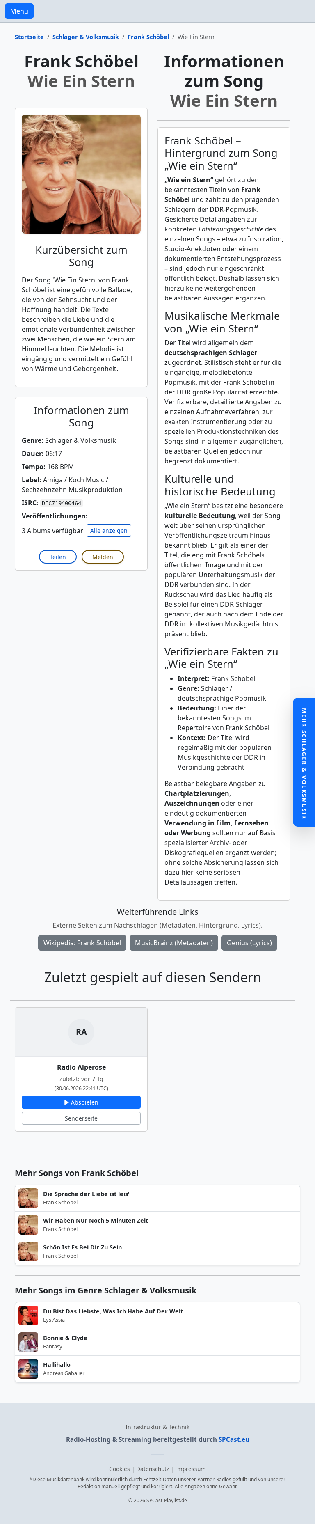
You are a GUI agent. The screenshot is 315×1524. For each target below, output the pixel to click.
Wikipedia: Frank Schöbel (82, 942)
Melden (102, 557)
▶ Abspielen (81, 1102)
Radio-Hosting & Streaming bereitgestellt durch (157, 1439)
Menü (19, 11)
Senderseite (81, 1118)
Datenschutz (152, 1469)
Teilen (58, 557)
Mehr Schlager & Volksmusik (304, 764)
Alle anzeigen (109, 530)
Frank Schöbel (148, 37)
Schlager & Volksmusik (85, 37)
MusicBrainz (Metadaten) (174, 942)
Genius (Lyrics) (249, 942)
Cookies (119, 1469)
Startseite (29, 37)
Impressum (190, 1469)
